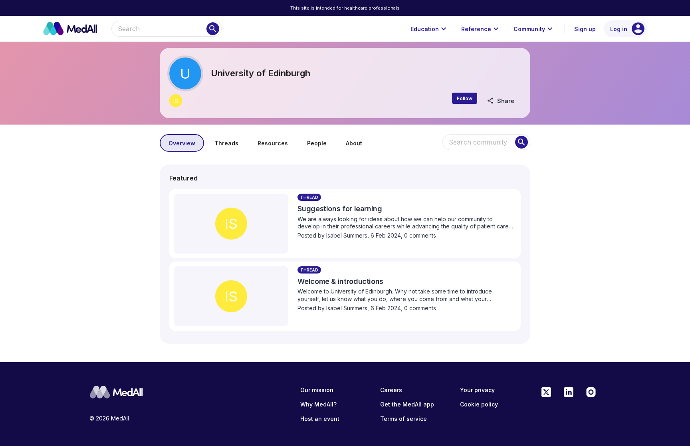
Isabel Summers (346, 235)
